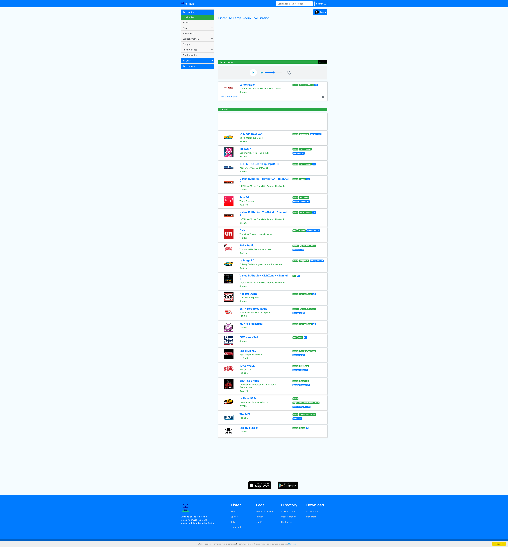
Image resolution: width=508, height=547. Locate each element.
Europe (186, 44)
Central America (191, 38)
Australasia (188, 33)
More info (292, 544)
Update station (288, 516)
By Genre (187, 60)
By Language (188, 66)
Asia (185, 28)
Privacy (259, 516)
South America (190, 55)
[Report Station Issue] (323, 97)
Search (320, 3)
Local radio (188, 17)
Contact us (286, 522)
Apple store (312, 511)
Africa (186, 22)
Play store (311, 516)
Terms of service (264, 511)
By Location (188, 12)
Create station (288, 511)
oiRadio (190, 3)
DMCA (259, 522)
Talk (233, 522)
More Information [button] (230, 96)
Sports (234, 516)
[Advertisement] (196, 112)
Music (234, 511)
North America (190, 49)
